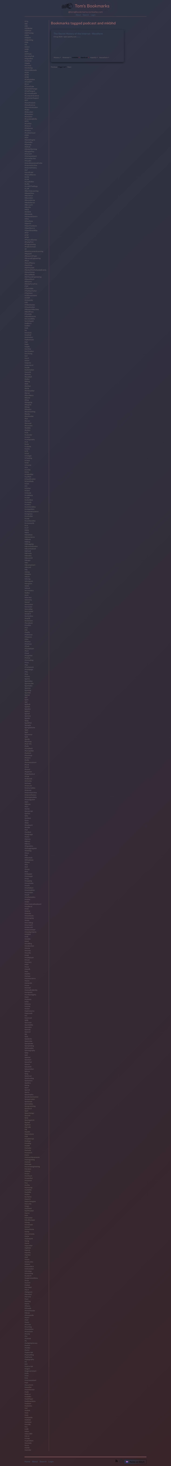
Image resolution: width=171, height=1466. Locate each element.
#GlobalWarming (31, 149)
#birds (27, 388)
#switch (27, 1283)
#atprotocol (29, 365)
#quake (27, 1132)
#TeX (26, 286)
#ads (26, 328)
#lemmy (27, 839)
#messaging (29, 918)
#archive (28, 349)
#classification (30, 479)
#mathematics (30, 897)
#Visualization (30, 307)
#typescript (29, 1352)
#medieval (28, 906)
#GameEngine (30, 140)
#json (27, 820)
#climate (28, 493)
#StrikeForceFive (31, 284)
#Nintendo (28, 214)
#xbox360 (28, 1434)
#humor (27, 769)
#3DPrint (28, 31)
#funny (27, 676)
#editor (27, 593)
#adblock (28, 323)
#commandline (30, 507)
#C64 (27, 72)
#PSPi (27, 237)
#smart (27, 1227)
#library (27, 844)
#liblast (27, 841)
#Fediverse (29, 128)
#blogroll (28, 405)
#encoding (28, 609)
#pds (26, 1036)
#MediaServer (30, 202)
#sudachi (28, 1276)
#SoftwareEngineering (33, 277)
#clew (27, 484)
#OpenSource (30, 228)
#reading (28, 1143)
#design (27, 560)
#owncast (28, 1018)
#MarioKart (29, 196)
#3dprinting (29, 40)
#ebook (27, 588)
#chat (27, 453)
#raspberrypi (29, 1139)
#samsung (28, 1187)
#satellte (28, 1192)
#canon (27, 437)
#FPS (26, 121)
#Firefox (28, 130)
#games (28, 688)
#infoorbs (28, 781)
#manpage (29, 876)
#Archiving (29, 68)
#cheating (28, 458)
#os (26, 1016)
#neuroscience (30, 978)
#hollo (27, 760)
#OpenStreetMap (31, 230)
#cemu (27, 449)
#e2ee (27, 586)
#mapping (28, 881)
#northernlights (30, 995)
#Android (28, 61)
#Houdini (28, 161)
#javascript (29, 811)
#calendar (28, 435)
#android (28, 335)
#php (26, 1053)
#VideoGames (30, 305)
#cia (26, 467)
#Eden (27, 110)
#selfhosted (29, 1211)
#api (26, 342)
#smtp (27, 1232)
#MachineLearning (32, 191)
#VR (26, 302)
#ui (26, 1362)
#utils (27, 1373)
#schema (28, 1197)
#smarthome (29, 1229)
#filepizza (28, 637)
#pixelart (28, 1060)
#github (27, 704)
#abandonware (30, 316)
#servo (27, 1213)
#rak (26, 1136)
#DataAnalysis (30, 103)
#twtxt (27, 1350)
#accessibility (30, 319)
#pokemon (28, 1081)
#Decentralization (31, 107)
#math (27, 895)
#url (26, 1364)
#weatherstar (30, 1390)
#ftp (26, 672)
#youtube (28, 1443)
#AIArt (27, 47)
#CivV (27, 84)
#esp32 (27, 618)
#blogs (27, 407)
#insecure (28, 786)
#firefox (28, 642)
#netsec (28, 976)
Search (86, 15)
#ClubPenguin (30, 91)
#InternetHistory (31, 168)
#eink (27, 595)
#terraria (28, 1297)
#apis (26, 344)
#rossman (28, 1180)
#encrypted (29, 611)
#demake (28, 556)
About (78, 15)
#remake (28, 1148)
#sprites (27, 1255)
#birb (26, 384)
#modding (28, 944)
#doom (27, 576)
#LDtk (27, 177)
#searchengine (30, 1201)
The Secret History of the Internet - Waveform (78, 33)
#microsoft (29, 925)
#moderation (29, 946)
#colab (27, 498)
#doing (27, 572)
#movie (27, 948)
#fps (26, 665)
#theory (27, 1306)
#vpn (26, 1383)
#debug (27, 542)
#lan (26, 830)
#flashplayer (29, 648)
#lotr (26, 871)
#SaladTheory (30, 263)
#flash (27, 646)
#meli (27, 909)
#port (26, 1088)
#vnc (26, 1378)
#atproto (28, 363)
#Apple (27, 63)
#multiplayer (29, 957)
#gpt (26, 732)
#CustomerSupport (32, 98)
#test (26, 1299)
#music (27, 960)
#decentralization (31, 546)
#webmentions (30, 1401)
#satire (27, 1194)
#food (27, 653)
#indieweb (28, 779)
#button (27, 430)
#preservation (30, 1099)
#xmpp (27, 1438)
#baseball (28, 377)
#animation (29, 337)
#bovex (27, 421)
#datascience (30, 537)
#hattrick (28, 753)
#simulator (28, 1218)
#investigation (30, 799)
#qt (26, 1129)
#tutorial (28, 1338)
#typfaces (28, 1357)
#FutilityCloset (30, 133)
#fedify (27, 632)
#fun (26, 674)
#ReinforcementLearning (34, 251)
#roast (27, 1173)
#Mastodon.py (30, 200)
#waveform (103, 57)
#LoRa (27, 184)
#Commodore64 (31, 93)
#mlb (26, 937)
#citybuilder (29, 474)
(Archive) (78, 37)
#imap (27, 776)
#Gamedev (29, 142)
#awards (28, 372)
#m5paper (28, 874)
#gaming (28, 690)
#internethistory (30, 795)
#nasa (27, 967)
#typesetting (29, 1355)
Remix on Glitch (136, 1462)
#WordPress (29, 312)
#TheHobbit (29, 288)
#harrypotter (29, 751)
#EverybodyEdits (31, 119)
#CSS (27, 77)
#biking (27, 381)
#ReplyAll (28, 254)
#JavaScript (29, 172)
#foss (27, 662)
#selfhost (28, 1208)
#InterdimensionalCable (33, 163)
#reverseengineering (32, 1167)
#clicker (28, 488)
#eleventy (28, 600)
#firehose (28, 644)
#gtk (26, 737)
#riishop (27, 1171)
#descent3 (29, 558)
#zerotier (28, 1450)
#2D (26, 24)
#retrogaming (30, 1160)
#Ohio (27, 219)
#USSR (27, 298)
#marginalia (29, 883)
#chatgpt (28, 456)
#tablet (27, 1285)
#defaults (28, 553)
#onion (27, 1009)
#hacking (28, 741)
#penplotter (29, 1043)
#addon (27, 326)
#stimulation (29, 1269)
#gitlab (27, 707)
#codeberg (29, 495)
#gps (26, 730)
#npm (27, 997)
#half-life (28, 744)
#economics (29, 590)
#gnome (28, 716)
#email (27, 602)
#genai (27, 695)
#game (27, 679)
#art (26, 356)
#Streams (28, 281)
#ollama (28, 1004)
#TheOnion (29, 293)
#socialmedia (29, 1234)
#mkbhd (28, 934)
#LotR (27, 189)
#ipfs (26, 802)
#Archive (28, 65)
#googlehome (30, 727)
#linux (27, 853)
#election (28, 597)
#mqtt (27, 955)
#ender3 (28, 614)
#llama (27, 862)
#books (27, 414)
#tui (26, 1336)
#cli (26, 486)
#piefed (27, 1057)
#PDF (27, 233)
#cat (26, 442)
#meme (27, 911)
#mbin (27, 902)
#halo (27, 746)
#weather (28, 1387)
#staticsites (29, 1262)
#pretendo (28, 1101)
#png (26, 1074)
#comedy (28, 502)
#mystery (28, 962)
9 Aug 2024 (58, 37)
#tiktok (27, 1313)
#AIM (26, 49)
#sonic (27, 1243)
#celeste (28, 446)
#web (27, 1392)
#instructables (30, 788)
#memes (28, 913)
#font (27, 651)
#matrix (27, 899)
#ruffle (27, 1185)
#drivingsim (29, 581)
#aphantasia (29, 340)
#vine (26, 1376)
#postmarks (29, 1094)
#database (28, 535)
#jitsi (26, 816)
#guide (27, 739)
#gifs (26, 700)
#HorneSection (30, 158)
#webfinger (29, 1399)
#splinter (28, 1248)
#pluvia (27, 1071)
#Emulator (28, 117)
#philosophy (29, 1048)
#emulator (28, 607)
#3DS (27, 35)
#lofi (26, 867)
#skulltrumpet (30, 1220)
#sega (27, 1206)
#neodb (27, 969)
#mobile (27, 939)
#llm (26, 865)
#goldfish (28, 723)
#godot (27, 718)
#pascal (27, 1032)
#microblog (29, 923)
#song (27, 1241)
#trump (27, 1334)
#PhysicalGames (31, 240)
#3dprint (28, 38)
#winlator (28, 1422)
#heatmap (28, 755)
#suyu (27, 1280)
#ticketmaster (30, 1311)
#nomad (28, 988)
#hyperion (28, 772)
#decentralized (30, 549)
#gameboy (28, 681)
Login (93, 15)
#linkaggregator (31, 848)
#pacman (28, 1022)
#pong (27, 1085)
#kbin (27, 823)
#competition (29, 509)
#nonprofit (28, 992)
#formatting (29, 660)
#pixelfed (28, 1062)
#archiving (28, 353)
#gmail (27, 714)
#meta (27, 920)
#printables (29, 1104)
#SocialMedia (30, 274)
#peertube (28, 1041)
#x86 (26, 1429)
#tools (27, 1322)
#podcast (28, 1076)
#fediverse (28, 635)
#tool (26, 1320)
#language (29, 834)
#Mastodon (29, 198)
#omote (27, 1006)
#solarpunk (29, 1239)
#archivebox (29, 351)
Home (27, 1461)
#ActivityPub (29, 56)
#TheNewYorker (31, 291)
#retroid (27, 1162)
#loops (27, 869)
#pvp (26, 1118)
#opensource (29, 1011)
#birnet (27, 393)
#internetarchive (31, 793)
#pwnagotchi (29, 1120)
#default (28, 551)
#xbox (27, 1431)
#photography (30, 1050)
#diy (26, 570)
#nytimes (28, 999)
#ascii (27, 358)
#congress (28, 514)
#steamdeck (29, 1266)
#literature (28, 858)
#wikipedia (28, 1417)
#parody (28, 1029)
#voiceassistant (30, 1380)
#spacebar (28, 1245)
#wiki (26, 1415)
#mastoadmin (30, 890)
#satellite (28, 1190)
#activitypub (29, 321)
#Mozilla (28, 207)
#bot (26, 419)
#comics (28, 504)
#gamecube (29, 683)
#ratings (28, 1141)
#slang (27, 1222)
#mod (27, 941)
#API (26, 51)
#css (26, 525)
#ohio (27, 1002)
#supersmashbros (31, 1278)
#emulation (29, 604)
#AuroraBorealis (31, 70)
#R (26, 249)
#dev (26, 563)
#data (27, 532)
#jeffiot (27, 813)
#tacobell (28, 1287)
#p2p (26, 1020)
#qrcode (28, 1127)
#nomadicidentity (31, 990)
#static (27, 1259)
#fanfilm (28, 625)
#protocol (28, 1108)
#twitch (27, 1345)
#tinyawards (29, 1315)
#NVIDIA (28, 212)
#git (26, 702)
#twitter (27, 1348)
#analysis (28, 333)
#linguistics (29, 846)
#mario (27, 885)
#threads (28, 1308)
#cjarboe (28, 477)
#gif (26, 697)
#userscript (29, 1366)
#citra (27, 472)
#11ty (26, 21)
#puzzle (27, 1115)
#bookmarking (30, 412)
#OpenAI (28, 223)
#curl (26, 528)
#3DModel (28, 28)
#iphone (27, 804)
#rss (26, 1183)
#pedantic (28, 1039)
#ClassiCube (29, 86)
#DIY (26, 100)
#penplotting (29, 1046)
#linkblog (28, 851)
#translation (29, 1329)
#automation (29, 370)
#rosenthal (29, 1178)
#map (27, 878)
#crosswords (29, 523)
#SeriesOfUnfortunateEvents (35, 270)
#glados (28, 709)
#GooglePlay (29, 151)
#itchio (27, 809)
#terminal (28, 1294)
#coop (27, 518)
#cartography (30, 439)
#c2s (26, 432)
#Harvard (28, 154)
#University (29, 300)
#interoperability (31, 797)
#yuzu (27, 1445)
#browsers (28, 425)
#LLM (27, 179)
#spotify (93, 57)
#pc (26, 1034)
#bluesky (28, 409)
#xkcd (27, 1436)
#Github (27, 147)
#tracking (28, 1327)
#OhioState (29, 221)
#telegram (28, 1292)
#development (30, 565)
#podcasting (29, 1078)
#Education (29, 112)
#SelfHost (28, 265)
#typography (29, 1359)
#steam (27, 1264)
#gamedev (28, 686)
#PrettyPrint (29, 242)
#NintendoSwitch (31, 216)
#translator (29, 1331)
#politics (28, 1083)
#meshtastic (29, 916)
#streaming (29, 1273)
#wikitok (28, 1420)
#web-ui (27, 1394)
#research (28, 1153)
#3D (26, 26)
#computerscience (32, 511)
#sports (27, 1250)
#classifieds (29, 481)
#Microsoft (29, 205)
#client (27, 491)
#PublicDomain (30, 247)
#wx (26, 1427)
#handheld (28, 748)
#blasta (27, 398)
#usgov (27, 1369)
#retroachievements (32, 1157)
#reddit (27, 1146)
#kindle (27, 827)
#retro (27, 1155)
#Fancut (28, 126)
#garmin (28, 693)
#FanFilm (28, 124)
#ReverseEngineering (33, 258)
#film (26, 639)
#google (28, 725)
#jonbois (28, 818)
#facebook (29, 623)
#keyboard (28, 825)
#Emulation (29, 114)
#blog (27, 400)
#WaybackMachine (32, 309)
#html (27, 767)
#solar (27, 1236)
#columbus (29, 500)
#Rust (27, 261)
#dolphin (28, 574)
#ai (26, 330)
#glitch (27, 711)
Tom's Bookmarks (91, 5)
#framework (29, 667)
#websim (28, 1403)
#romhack (28, 1176)
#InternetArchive (31, 165)
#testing (28, 1301)
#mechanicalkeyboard (33, 904)
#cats (27, 444)
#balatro (28, 374)
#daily (27, 530)
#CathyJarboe (30, 79)
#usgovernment (30, 1371)
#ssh (26, 1257)
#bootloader (29, 416)
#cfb (26, 451)
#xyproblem (29, 1441)
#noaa (27, 985)
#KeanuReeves (30, 175)
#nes (26, 971)
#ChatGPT (28, 82)
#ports (27, 1092)
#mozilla (28, 953)
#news (27, 981)
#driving (27, 579)
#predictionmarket (31, 1097)
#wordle (28, 1424)
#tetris (27, 1304)
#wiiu (26, 1413)
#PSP (27, 235)
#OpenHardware (31, 226)
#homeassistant (30, 762)
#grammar (28, 734)
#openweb (28, 1013)
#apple (27, 347)
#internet (65, 57)
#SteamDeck (29, 279)
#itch (26, 806)
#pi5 (26, 1055)
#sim (26, 1215)
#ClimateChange (31, 89)
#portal (27, 1090)
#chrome (28, 465)
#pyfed (27, 1122)
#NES (27, 209)
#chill (27, 463)
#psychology (29, 1113)
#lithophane (29, 860)
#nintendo (28, 983)
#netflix (27, 974)
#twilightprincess (31, 1343)
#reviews (28, 1169)
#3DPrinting (29, 33)
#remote (28, 1150)
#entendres (29, 616)
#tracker (28, 1324)
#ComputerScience (32, 96)
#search (28, 1199)
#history (57, 57)
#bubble (28, 428)
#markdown (29, 888)
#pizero (27, 1064)
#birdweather (29, 391)
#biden (27, 379)
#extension (29, 621)
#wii (26, 1408)
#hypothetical (30, 774)
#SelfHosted (29, 268)
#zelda (27, 1448)
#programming (30, 1106)
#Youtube (28, 314)
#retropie (28, 1164)
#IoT (26, 170)
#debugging (29, 544)
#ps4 (26, 1111)
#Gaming (28, 144)
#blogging (28, 402)
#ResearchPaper (31, 256)
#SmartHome (30, 272)
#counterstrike (30, 521)
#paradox (28, 1027)
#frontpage (29, 669)
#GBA (27, 135)
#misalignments (30, 932)
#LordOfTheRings (31, 186)
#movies (28, 950)
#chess (27, 460)
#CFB (27, 75)
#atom (27, 360)
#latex (27, 837)
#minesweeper (30, 930)
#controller (29, 516)
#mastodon (29, 892)
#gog (26, 721)
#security (28, 1204)
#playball (28, 1067)
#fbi (26, 630)
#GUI (26, 137)
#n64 (26, 964)
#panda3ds (29, 1025)
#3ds (26, 42)
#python (28, 1125)
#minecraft (29, 927)
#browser (28, 423)
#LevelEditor (29, 182)
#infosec (28, 783)
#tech (27, 1290)
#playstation (29, 1069)
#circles (27, 470)
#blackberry (29, 395)
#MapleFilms (29, 193)
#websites (28, 1406)
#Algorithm (29, 58)
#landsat (28, 832)
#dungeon (28, 583)
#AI (26, 45)
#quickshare (29, 1134)
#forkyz (27, 658)
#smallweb (29, 1225)
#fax (26, 628)
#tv (26, 1341)
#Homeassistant (31, 156)
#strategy (28, 1271)
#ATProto (28, 54)
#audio (27, 367)
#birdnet (28, 386)
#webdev (28, 1396)
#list (26, 855)
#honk (27, 765)
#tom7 (27, 1317)
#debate (28, 539)
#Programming (30, 244)
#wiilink (27, 1410)
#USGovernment (31, 295)
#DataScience (30, 105)
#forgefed (28, 655)
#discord (28, 567)
